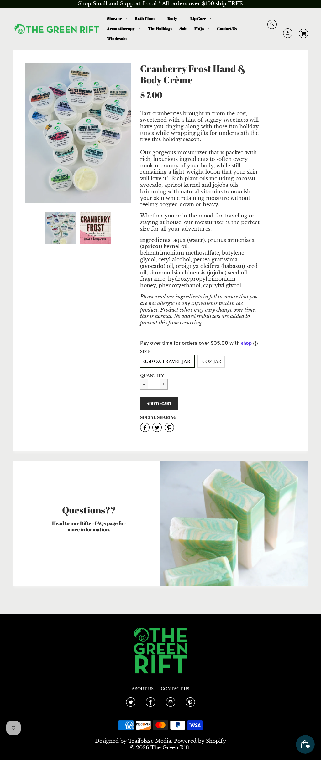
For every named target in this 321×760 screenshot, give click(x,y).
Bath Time (145, 18)
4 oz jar (211, 361)
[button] (159, 403)
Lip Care (198, 18)
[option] (78, 133)
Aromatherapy (121, 28)
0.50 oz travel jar (167, 361)
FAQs (199, 28)
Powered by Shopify (200, 741)
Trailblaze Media (149, 741)
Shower (114, 18)
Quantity (152, 375)
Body (172, 18)
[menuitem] (117, 18)
